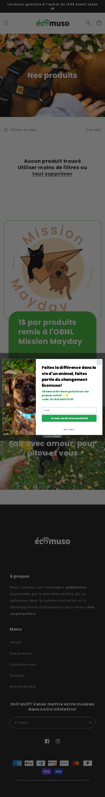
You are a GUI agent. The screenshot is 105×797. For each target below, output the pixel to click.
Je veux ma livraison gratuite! (69, 418)
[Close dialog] (99, 362)
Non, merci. (69, 429)
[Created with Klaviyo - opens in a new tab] (52, 436)
